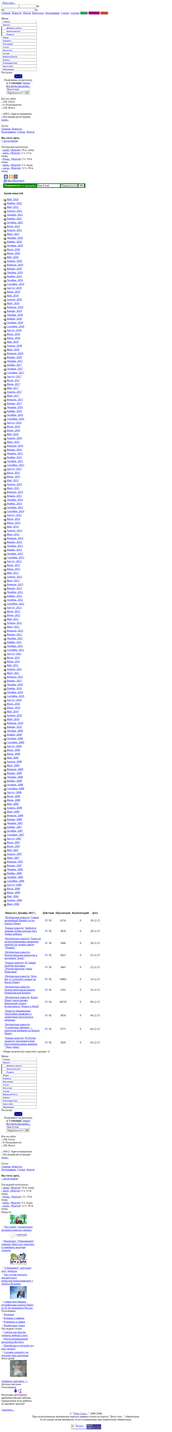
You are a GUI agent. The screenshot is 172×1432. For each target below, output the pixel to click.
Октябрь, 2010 (15, 692)
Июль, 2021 (13, 226)
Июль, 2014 (13, 519)
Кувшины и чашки (14, 1321)
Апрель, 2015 (14, 484)
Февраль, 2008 (15, 815)
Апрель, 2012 (14, 622)
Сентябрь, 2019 (15, 284)
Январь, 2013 (14, 588)
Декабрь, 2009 (15, 730)
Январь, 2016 (14, 449)
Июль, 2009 (13, 750)
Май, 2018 (12, 341)
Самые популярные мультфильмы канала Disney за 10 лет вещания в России (17, 1304)
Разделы (10, 34)
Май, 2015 (12, 480)
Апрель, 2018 (14, 345)
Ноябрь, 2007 (14, 827)
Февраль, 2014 (15, 538)
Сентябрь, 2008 (15, 788)
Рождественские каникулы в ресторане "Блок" (21, 957)
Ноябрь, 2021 (14, 218)
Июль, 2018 (13, 334)
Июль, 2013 (13, 565)
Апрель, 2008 (14, 807)
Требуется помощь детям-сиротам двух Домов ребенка (21, 931)
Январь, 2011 (14, 680)
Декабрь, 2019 (15, 272)
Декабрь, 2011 (15, 638)
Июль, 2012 (13, 611)
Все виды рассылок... (18, 86)
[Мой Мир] (16, 177)
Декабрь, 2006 (15, 869)
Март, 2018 (13, 349)
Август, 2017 (14, 376)
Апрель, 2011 (14, 669)
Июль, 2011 (13, 657)
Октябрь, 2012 (15, 599)
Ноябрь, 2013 (14, 549)
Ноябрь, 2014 (14, 503)
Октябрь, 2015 (15, 461)
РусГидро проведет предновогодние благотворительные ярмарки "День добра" (21, 1042)
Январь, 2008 (14, 819)
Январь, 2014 (14, 542)
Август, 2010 (14, 700)
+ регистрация (9, 140)
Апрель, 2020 (14, 261)
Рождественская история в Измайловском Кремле (20, 991)
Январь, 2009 (14, 773)
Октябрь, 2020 (15, 245)
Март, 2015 (13, 488)
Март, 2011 (13, 673)
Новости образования (17, 1010)
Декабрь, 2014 (15, 499)
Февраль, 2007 (15, 861)
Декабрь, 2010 (15, 684)
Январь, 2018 (14, 357)
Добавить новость (14, 28)
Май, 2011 (12, 665)
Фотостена (7, 50)
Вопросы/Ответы (10, 57)
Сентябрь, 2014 (15, 511)
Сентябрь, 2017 (15, 372)
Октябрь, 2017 (15, 368)
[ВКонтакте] (6, 177)
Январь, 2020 (14, 268)
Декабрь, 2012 (15, 592)
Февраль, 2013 (15, 584)
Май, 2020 (12, 257)
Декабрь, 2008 (15, 777)
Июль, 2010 (13, 703)
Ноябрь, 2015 (14, 457)
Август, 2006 (14, 884)
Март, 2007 (13, 857)
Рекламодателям (10, 63)
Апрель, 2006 (14, 900)
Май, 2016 (12, 434)
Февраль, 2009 (15, 769)
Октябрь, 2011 (15, 646)
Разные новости (14, 928)
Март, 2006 (13, 904)
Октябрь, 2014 (15, 507)
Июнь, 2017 (13, 384)
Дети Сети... (81, 1413)
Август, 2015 (14, 468)
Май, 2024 (12, 199)
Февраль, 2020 (15, 264)
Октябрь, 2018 (15, 322)
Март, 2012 (13, 626)
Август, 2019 (14, 287)
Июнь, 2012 (13, 615)
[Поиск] (2, 10)
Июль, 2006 (13, 888)
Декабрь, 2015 (15, 453)
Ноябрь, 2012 (14, 596)
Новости (17, 13)
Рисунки (94, 13)
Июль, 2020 (13, 249)
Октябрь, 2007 (15, 830)
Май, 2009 (12, 757)
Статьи (65, 13)
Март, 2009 (13, 765)
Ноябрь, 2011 (14, 642)
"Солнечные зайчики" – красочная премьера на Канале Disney (22, 1030)
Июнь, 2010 (13, 707)
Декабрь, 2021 (15, 214)
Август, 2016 (14, 422)
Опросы (6, 60)
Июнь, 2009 (13, 753)
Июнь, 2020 (13, 253)
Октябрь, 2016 (15, 415)
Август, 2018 (14, 330)
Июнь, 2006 (13, 892)
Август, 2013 (14, 561)
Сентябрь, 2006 (15, 880)
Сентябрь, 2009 (15, 742)
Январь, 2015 (14, 495)
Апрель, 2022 (14, 210)
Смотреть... (7, 1409)
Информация (8, 69)
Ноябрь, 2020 (14, 241)
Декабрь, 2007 (15, 823)
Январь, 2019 (14, 311)
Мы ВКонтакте (16, 180)
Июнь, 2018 (13, 338)
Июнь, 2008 (13, 800)
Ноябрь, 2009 (14, 734)
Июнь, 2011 (13, 661)
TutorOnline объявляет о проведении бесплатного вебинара (19, 1016)
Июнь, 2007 (13, 846)
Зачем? (26, 83)
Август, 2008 (14, 792)
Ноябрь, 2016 (14, 411)
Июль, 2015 (13, 472)
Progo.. (7, 159)
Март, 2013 (13, 580)
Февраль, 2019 (15, 307)
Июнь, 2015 (13, 476)
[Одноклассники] (11, 177)
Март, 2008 (13, 811)
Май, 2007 (12, 850)
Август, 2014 (14, 515)
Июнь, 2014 (13, 522)
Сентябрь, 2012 (15, 603)
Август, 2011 (14, 653)
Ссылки (74, 13)
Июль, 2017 (13, 380)
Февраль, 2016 (15, 445)
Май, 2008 (12, 803)
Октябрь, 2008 (15, 784)
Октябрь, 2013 (15, 553)
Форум (27, 13)
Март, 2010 (13, 719)
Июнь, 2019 (13, 291)
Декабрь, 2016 (15, 407)
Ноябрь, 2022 (14, 203)
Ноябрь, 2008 (14, 780)
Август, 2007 (14, 838)
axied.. (6, 150)
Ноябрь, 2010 (14, 688)
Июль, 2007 (13, 842)
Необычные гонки (14, 1325)
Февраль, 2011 (15, 676)
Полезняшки (52, 13)
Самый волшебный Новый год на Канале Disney (22, 920)
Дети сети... (8, 2)
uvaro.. (5, 119)
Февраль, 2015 (15, 492)
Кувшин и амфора (14, 1318)
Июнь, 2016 (13, 430)
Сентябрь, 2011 (15, 649)
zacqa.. (6, 168)
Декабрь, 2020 (15, 237)
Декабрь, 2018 (15, 314)
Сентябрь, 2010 (15, 696)
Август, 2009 (14, 746)
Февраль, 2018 (15, 353)
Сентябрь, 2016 (15, 418)
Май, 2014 (12, 526)
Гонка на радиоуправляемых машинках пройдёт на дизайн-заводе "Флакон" (23, 943)
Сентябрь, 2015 (15, 465)
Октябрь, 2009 (15, 738)
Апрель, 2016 (14, 438)
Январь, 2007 (14, 865)
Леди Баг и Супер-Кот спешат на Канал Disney (21, 979)
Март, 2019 (13, 303)
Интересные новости (17, 917)
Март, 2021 (13, 234)
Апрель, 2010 (14, 715)
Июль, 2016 (13, 426)
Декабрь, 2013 (15, 545)
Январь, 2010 (14, 726)
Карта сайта (8, 66)
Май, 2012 (12, 619)
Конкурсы (38, 13)
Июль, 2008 (13, 796)
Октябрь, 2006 (15, 877)
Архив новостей (13, 31)
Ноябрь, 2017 (14, 364)
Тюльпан (9, 1314)
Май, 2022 (12, 207)
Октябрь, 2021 (15, 222)
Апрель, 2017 (14, 391)
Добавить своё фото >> (14, 1381)
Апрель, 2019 (14, 299)
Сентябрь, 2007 (15, 834)
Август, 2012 (14, 607)
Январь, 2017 (14, 403)
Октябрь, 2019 (15, 280)
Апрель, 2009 (14, 761)
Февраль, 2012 (15, 630)
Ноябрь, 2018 (14, 318)
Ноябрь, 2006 (14, 873)
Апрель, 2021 (14, 230)
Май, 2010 (12, 711)
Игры (104, 13)
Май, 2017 (12, 388)
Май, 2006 (12, 896)
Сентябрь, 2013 (15, 557)
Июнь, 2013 (13, 569)
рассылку (30, 185)
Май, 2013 (12, 572)
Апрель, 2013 (14, 576)
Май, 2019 (12, 295)
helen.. (6, 165)
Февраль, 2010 (15, 723)
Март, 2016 (13, 441)
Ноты (84, 13)
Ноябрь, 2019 (14, 276)
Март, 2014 (13, 534)
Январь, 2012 (14, 634)
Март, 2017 (13, 395)
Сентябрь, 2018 (15, 326)
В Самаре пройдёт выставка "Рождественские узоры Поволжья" (20, 967)
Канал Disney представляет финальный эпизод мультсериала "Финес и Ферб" (22, 1002)
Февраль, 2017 (15, 399)
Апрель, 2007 (14, 854)
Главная (5, 13)
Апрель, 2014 (14, 530)
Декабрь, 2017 (15, 361)
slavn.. (6, 153)
